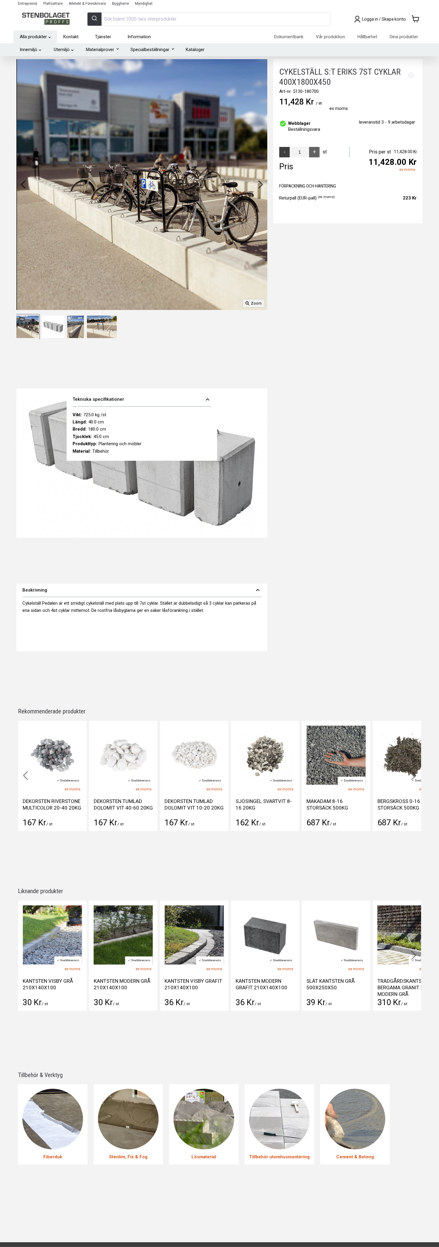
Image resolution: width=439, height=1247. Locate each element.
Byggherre (120, 3)
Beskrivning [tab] (141, 590)
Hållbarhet (367, 36)
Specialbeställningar (150, 49)
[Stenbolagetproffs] (47, 18)
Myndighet (144, 3)
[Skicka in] (95, 19)
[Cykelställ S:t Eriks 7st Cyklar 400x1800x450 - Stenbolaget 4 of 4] (101, 326)
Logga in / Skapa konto (384, 19)
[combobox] (208, 19)
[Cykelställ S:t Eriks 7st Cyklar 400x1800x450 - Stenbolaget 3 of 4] (76, 326)
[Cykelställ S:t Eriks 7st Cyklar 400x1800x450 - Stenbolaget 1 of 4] (27, 326)
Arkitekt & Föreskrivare (87, 3)
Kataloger (195, 49)
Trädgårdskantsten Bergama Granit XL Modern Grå (404, 987)
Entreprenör (27, 3)
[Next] (259, 184)
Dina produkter (404, 36)
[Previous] (23, 184)
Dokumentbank (288, 36)
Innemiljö (28, 49)
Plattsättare (53, 3)
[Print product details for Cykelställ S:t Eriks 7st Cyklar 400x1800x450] (411, 75)
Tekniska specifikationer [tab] (142, 399)
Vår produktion (330, 36)
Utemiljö (62, 49)
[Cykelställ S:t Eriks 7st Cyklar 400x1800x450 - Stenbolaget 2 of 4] (53, 326)
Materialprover (100, 49)
